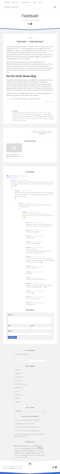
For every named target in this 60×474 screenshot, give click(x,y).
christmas (41, 446)
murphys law (31, 98)
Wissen (22, 457)
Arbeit (26, 446)
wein (15, 457)
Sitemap (34, 2)
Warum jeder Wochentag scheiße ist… (31, 427)
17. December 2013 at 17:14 (31, 203)
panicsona (13, 180)
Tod (21, 455)
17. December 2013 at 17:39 (38, 256)
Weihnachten (42, 455)
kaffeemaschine (18, 451)
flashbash (17, 190)
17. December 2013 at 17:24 (38, 236)
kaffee (40, 448)
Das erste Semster (29, 423)
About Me (14, 2)
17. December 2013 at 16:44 (23, 180)
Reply (12, 187)
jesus (35, 448)
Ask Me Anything (25, 2)
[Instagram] (29, 24)
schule (40, 453)
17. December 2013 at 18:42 (38, 296)
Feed (40, 2)
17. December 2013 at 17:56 (38, 277)
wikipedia (19, 457)
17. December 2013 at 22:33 (38, 302)
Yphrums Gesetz (49, 50)
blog (37, 446)
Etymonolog (18, 380)
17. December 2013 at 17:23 (38, 230)
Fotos (17, 391)
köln (28, 450)
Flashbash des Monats (21, 384)
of (43, 450)
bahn (29, 446)
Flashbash (30, 15)
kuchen (24, 451)
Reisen (17, 398)
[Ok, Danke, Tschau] (31, 24)
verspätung (36, 455)
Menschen (35, 450)
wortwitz (26, 457)
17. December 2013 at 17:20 (38, 222)
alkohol (17, 446)
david (15, 448)
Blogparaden (18, 373)
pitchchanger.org (19, 423)
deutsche (18, 448)
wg (16, 457)
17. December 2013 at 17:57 (38, 283)
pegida (16, 453)
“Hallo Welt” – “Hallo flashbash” (30, 41)
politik (28, 453)
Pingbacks (23, 176)
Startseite (7, 2)
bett (31, 446)
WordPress (12, 468)
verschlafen (32, 455)
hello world (16, 98)
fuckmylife (30, 37)
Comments (12, 176)
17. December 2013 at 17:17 (34, 212)
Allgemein (18, 370)
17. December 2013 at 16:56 (27, 190)
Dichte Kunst (19, 377)
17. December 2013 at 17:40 (38, 266)
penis (21, 453)
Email (32, 325)
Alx (21, 468)
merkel (39, 451)
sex (43, 453)
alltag (22, 446)
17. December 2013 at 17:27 (38, 241)
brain (11, 98)
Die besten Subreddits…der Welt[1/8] (31, 420)
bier (33, 446)
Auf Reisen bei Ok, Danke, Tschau (21, 354)
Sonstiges (18, 402)
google (28, 448)
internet (32, 448)
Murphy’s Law (18, 48)
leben (31, 450)
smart (19, 455)
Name (9, 325)
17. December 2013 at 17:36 (38, 247)
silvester (15, 455)
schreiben (37, 453)
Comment (10, 314)
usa (29, 455)
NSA (42, 450)
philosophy (37, 98)
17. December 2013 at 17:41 (38, 272)
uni (27, 455)
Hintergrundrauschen (23, 98)
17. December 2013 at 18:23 (38, 291)
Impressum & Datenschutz (11, 7)
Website (10, 331)
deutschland (23, 448)
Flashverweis (19, 387)
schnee (33, 453)
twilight (24, 455)
